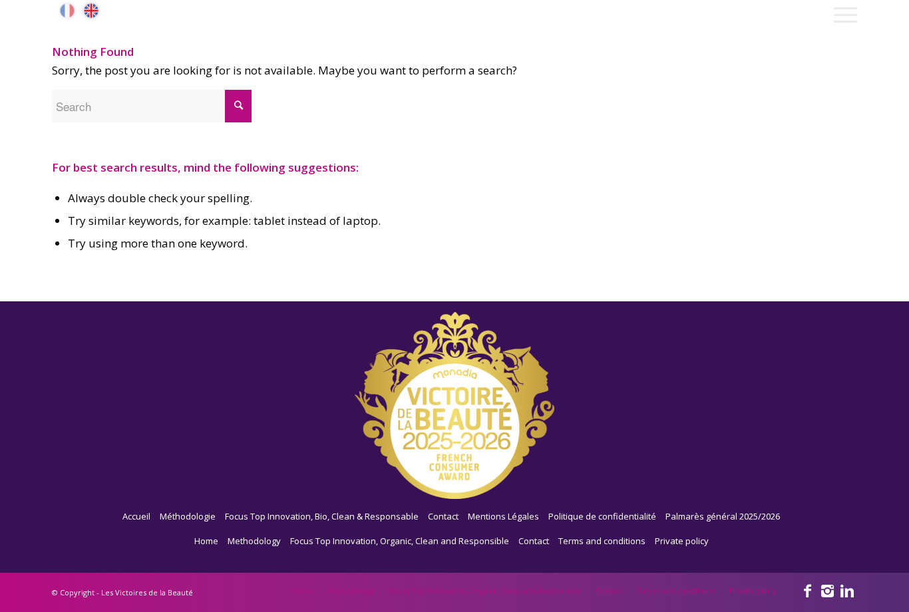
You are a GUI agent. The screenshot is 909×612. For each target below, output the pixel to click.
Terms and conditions (601, 541)
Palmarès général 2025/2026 (722, 516)
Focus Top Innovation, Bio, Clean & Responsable (322, 516)
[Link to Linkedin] (847, 590)
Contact (443, 516)
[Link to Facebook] (807, 590)
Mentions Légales (503, 516)
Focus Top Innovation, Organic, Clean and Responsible (399, 541)
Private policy (682, 541)
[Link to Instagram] (827, 590)
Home (206, 541)
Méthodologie (188, 516)
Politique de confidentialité (602, 516)
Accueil (136, 516)
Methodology (254, 541)
